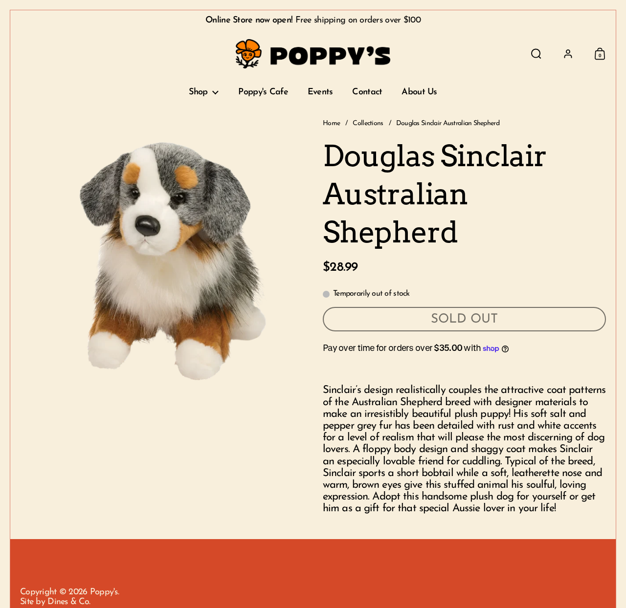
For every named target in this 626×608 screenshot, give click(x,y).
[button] (536, 54)
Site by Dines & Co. (55, 602)
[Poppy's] (313, 53)
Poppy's (104, 592)
